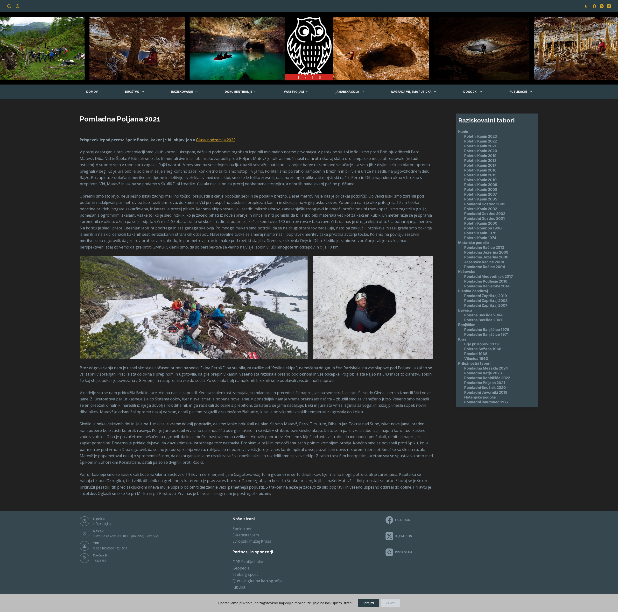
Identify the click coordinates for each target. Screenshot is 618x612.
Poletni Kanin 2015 (480, 175)
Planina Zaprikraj (473, 291)
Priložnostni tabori (474, 363)
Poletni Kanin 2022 (480, 141)
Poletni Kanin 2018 (480, 160)
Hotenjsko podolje (480, 397)
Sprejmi (368, 603)
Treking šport (245, 574)
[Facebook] (594, 6)
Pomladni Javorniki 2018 (485, 392)
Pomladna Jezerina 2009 (486, 252)
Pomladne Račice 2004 (484, 266)
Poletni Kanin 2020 (480, 151)
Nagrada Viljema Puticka (411, 92)
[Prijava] (17, 6)
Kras (462, 339)
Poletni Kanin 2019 (480, 155)
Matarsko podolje (473, 242)
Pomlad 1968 (475, 353)
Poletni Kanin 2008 (480, 189)
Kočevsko (466, 271)
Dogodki (470, 92)
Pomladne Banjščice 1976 (486, 329)
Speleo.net (242, 528)
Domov (92, 92)
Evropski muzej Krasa (251, 541)
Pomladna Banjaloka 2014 (487, 286)
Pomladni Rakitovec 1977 (486, 402)
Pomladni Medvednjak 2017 (488, 276)
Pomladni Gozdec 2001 (484, 218)
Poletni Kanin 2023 (480, 136)
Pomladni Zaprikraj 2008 (486, 300)
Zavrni (390, 603)
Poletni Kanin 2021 (480, 146)
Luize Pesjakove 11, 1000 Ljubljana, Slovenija (125, 536)
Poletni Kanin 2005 (480, 199)
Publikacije (518, 92)
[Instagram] (602, 6)
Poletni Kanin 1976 (480, 233)
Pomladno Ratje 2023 (483, 373)
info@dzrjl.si (102, 523)
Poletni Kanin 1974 (480, 237)
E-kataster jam (245, 535)
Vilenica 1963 (476, 358)
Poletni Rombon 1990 (483, 228)
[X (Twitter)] (609, 6)
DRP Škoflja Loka (247, 561)
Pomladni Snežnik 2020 (485, 387)
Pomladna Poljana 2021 (484, 382)
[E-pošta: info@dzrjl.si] (84, 521)
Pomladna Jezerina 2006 (486, 257)
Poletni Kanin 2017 (480, 165)
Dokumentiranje (238, 92)
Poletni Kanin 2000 (480, 223)
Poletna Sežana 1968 (482, 349)
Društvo (132, 92)
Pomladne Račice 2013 (484, 247)
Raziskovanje (182, 92)
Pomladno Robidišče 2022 (487, 378)
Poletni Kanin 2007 (480, 194)
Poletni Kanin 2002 (480, 208)
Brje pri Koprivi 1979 (481, 344)
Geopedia (241, 568)
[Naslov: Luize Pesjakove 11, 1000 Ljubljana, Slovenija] (84, 533)
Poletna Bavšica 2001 (483, 320)
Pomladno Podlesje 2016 (485, 281)
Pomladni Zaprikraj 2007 (485, 305)
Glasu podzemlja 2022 (215, 139)
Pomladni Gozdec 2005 (485, 204)
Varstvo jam (294, 92)
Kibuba (238, 587)
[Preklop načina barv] (586, 6)
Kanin (463, 131)
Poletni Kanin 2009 (480, 184)
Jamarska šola (347, 92)
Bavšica (465, 310)
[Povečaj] (301, 262)
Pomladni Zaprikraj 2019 (485, 295)
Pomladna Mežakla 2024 (486, 368)
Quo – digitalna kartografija (257, 581)
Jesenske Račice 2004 (484, 262)
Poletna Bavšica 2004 (483, 315)
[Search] (9, 6)
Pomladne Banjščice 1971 (486, 334)
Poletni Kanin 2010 (480, 180)
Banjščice (466, 324)
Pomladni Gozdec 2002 (484, 213)
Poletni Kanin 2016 (480, 170)
